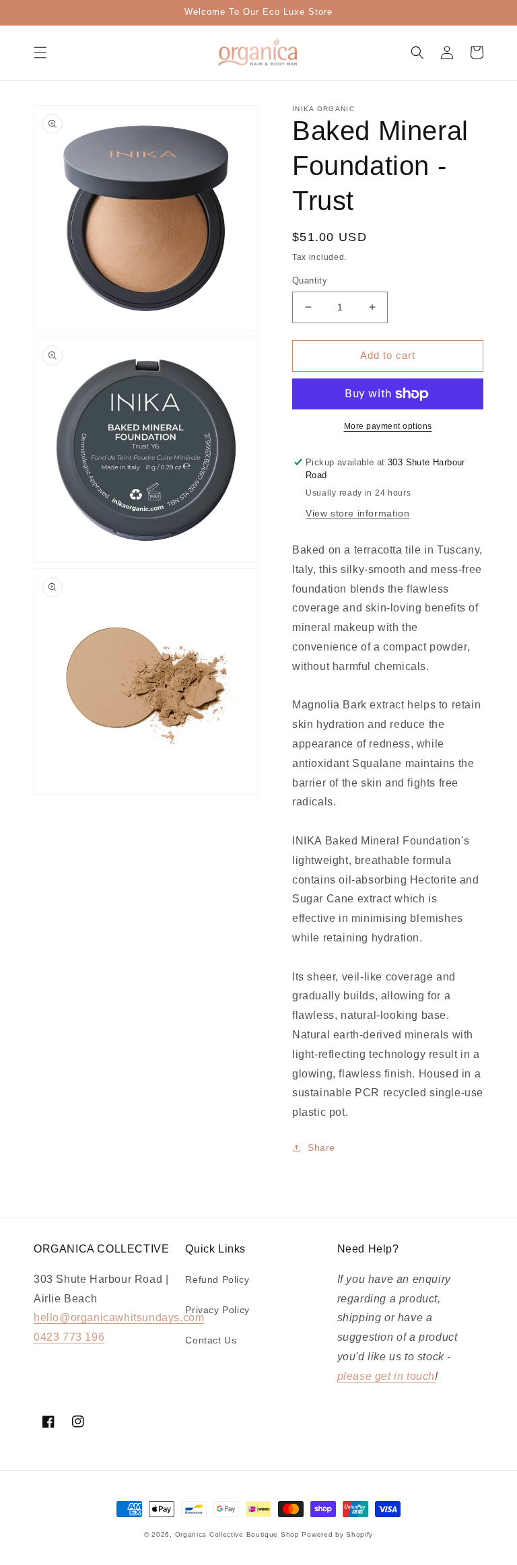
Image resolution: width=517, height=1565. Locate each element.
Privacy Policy (217, 1309)
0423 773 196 (69, 1337)
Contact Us (210, 1340)
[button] (40, 52)
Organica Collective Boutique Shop (237, 1534)
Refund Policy (217, 1279)
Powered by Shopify (337, 1534)
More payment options (388, 426)
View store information (357, 513)
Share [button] (321, 1147)
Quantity (309, 280)
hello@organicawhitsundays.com (119, 1317)
